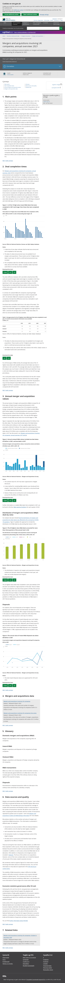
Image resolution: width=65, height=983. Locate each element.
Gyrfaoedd (25, 959)
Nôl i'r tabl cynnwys (8, 160)
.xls (14, 272)
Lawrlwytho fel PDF (56, 87)
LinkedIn (45, 963)
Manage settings (44, 14)
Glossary (27, 84)
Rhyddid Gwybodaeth (28, 965)
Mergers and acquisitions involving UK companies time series (20, 713)
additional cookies (18, 10)
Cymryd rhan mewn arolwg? (56, 23)
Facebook (45, 961)
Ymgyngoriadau (47, 965)
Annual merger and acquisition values (13, 87)
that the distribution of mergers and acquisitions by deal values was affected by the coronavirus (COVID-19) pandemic (21, 520)
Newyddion (26, 963)
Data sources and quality (31, 85)
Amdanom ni (57, 20)
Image (5, 272)
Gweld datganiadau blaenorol (10, 61)
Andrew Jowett (10, 74)
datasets (11, 855)
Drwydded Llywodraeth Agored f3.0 (35, 979)
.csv (10, 272)
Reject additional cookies (30, 14)
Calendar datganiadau (38, 20)
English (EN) (54, 18)
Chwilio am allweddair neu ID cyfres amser (13, 28)
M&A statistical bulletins (20, 507)
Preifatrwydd (6, 961)
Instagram (46, 959)
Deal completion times (9, 85)
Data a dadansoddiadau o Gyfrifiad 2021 (25, 32)
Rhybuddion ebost (48, 970)
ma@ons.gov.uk (46, 101)
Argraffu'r (56, 84)
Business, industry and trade (13, 36)
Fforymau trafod (47, 968)
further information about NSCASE (18, 920)
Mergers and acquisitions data (11, 88)
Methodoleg (46, 20)
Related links (28, 87)
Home (4, 36)
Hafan (5, 22)
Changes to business (25, 36)
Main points (7, 84)
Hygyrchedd (6, 957)
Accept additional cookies (11, 14)
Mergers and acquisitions (37, 36)
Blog (61, 20)
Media (51, 20)
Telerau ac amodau (8, 963)
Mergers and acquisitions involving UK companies (17, 701)
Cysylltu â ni (26, 961)
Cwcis (4, 959)
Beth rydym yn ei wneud (29, 957)
